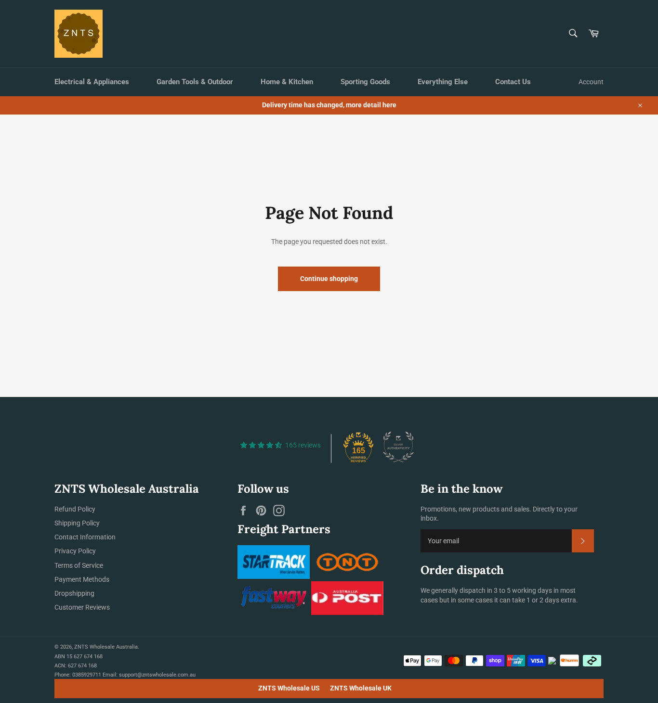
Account (591, 82)
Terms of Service (78, 565)
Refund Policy (74, 509)
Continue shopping (329, 278)
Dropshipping (74, 593)
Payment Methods (81, 579)
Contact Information (85, 537)
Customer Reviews (82, 607)
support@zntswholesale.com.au (157, 675)
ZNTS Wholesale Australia (106, 647)
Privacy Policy (75, 551)
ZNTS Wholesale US (289, 688)
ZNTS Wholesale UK (361, 688)
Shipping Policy (77, 523)
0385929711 (86, 675)
